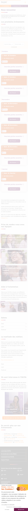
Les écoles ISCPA (6, 451)
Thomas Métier (21, 437)
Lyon (2, 326)
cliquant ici (4, 218)
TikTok (4, 474)
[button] (14, 241)
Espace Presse (5, 460)
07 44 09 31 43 (20, 435)
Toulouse (3, 329)
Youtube (5, 478)
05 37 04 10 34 (19, 442)
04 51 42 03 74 (11, 439)
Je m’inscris (13, 71)
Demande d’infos (17, 6)
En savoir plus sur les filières (9, 454)
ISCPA (4, 470)
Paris (2, 323)
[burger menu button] (25, 2)
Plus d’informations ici (7, 360)
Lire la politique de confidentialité (7, 504)
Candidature (6, 6)
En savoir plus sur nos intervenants (14, 418)
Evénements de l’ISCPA (7, 457)
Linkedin (21, 474)
